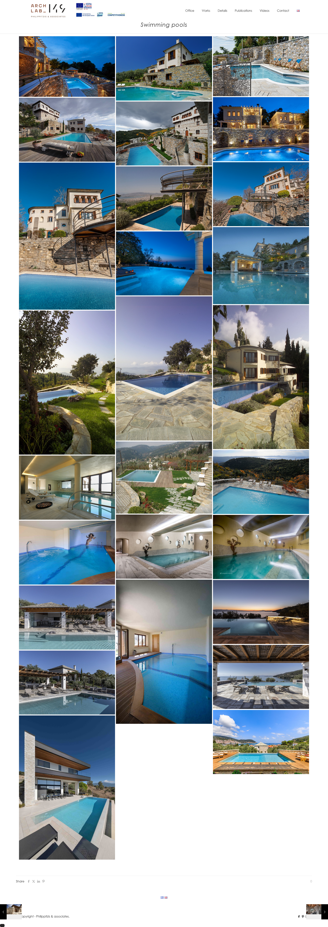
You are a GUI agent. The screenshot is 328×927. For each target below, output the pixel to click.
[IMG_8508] (261, 612)
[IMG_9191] (67, 617)
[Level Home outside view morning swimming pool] (67, 787)
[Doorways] (11, 911)
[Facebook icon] (298, 916)
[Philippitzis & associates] (48, 10)
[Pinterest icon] (302, 916)
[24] (261, 742)
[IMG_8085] (67, 683)
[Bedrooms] (317, 911)
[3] (261, 677)
